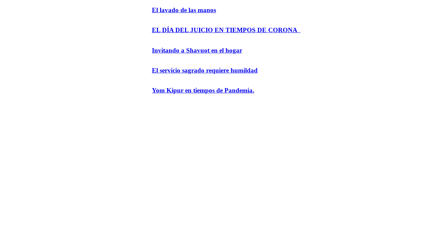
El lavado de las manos (184, 10)
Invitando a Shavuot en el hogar (197, 50)
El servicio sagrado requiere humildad (205, 70)
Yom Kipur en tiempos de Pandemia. (203, 90)
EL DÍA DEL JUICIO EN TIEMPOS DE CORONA (226, 30)
